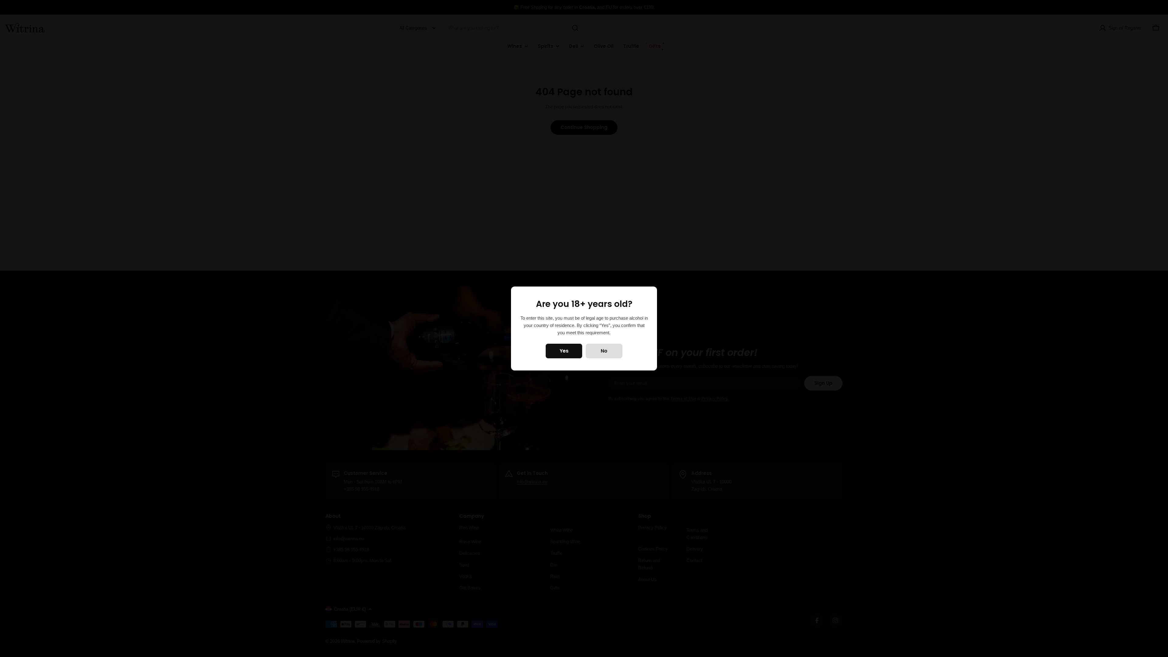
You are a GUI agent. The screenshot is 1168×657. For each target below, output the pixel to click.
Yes (564, 350)
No (604, 350)
